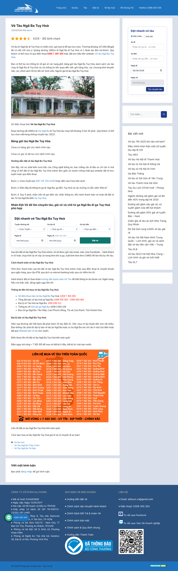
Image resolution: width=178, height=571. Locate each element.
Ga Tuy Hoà (40, 198)
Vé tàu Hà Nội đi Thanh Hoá (144, 159)
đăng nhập (26, 471)
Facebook (141, 515)
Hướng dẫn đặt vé (77, 499)
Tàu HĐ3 (133, 154)
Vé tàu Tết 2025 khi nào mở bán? (146, 141)
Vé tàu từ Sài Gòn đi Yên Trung (145, 178)
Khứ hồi (149, 36)
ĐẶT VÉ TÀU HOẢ (45, 181)
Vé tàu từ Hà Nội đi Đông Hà (144, 164)
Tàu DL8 (132, 249)
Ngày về (56, 236)
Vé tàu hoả (109, 7)
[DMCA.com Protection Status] (158, 566)
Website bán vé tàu (28, 331)
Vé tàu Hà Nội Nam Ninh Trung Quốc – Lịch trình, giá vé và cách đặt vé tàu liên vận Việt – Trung (146, 241)
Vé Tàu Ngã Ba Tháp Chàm (27, 445)
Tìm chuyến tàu (155, 89)
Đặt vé (96, 7)
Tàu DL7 (132, 262)
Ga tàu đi (51, 224)
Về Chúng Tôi (127, 7)
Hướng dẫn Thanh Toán (80, 534)
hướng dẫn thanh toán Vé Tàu (56, 279)
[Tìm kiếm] (164, 114)
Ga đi (133, 42)
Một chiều (137, 36)
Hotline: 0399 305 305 (150, 7)
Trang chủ (61, 7)
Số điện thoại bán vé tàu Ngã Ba (34, 296)
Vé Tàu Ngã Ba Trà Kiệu (25, 448)
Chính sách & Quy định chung (83, 527)
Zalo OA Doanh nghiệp (148, 523)
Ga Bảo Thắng (136, 173)
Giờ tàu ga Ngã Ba (40, 307)
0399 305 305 (20, 517)
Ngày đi (18, 236)
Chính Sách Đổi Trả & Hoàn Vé (84, 513)
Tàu (85, 7)
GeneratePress (60, 566)
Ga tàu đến (84, 224)
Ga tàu (75, 7)
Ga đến (134, 54)
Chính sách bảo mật (78, 520)
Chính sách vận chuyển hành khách (86, 506)
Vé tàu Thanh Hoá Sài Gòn (143, 183)
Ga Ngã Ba (43, 131)
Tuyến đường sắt (22, 224)
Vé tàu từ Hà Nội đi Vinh (141, 168)
